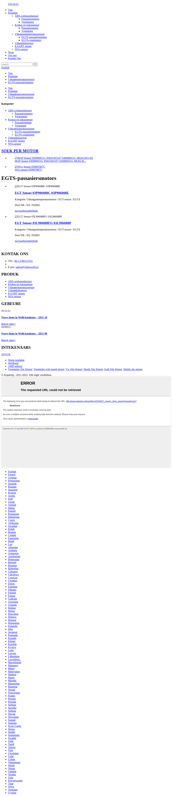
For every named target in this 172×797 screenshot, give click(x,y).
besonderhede (30, 210)
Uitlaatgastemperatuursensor (30, 34)
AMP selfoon (15, 366)
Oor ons (12, 55)
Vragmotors (28, 22)
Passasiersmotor (30, 28)
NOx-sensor (21, 49)
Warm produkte (16, 360)
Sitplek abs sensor (132, 369)
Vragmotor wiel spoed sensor (48, 369)
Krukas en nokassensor (27, 25)
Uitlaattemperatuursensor (21, 79)
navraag (19, 210)
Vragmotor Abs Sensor (20, 369)
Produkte (13, 12)
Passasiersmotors (30, 19)
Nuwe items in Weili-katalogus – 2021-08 (24, 333)
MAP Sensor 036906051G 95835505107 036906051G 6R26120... (50, 161)
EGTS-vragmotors (31, 40)
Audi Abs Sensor (113, 369)
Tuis (10, 9)
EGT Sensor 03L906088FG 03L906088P (43, 223)
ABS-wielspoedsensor (26, 15)
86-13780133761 (23, 261)
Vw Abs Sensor (74, 369)
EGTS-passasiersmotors (34, 37)
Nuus (11, 52)
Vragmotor (27, 31)
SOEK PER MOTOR (19, 151)
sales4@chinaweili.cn (27, 267)
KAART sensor (23, 46)
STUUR (5, 354)
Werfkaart (13, 363)
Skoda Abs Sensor (93, 369)
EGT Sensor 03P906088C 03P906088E (42, 193)
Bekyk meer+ (8, 324)
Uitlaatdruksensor (24, 43)
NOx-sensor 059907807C (28, 169)
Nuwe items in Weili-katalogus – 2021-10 (24, 317)
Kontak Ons (14, 58)
